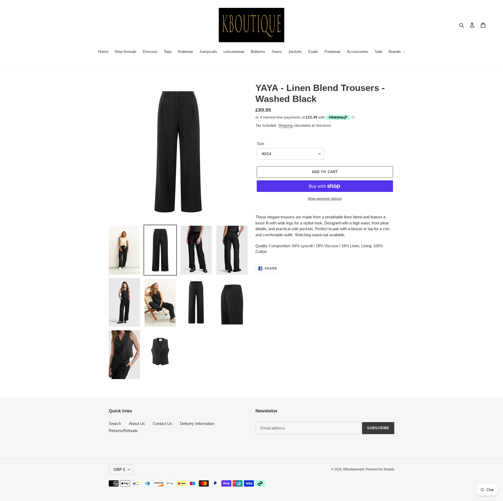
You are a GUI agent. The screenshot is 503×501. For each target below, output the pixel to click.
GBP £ (119, 469)
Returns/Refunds (123, 430)
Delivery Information (197, 423)
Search (115, 423)
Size (260, 143)
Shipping (285, 125)
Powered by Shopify (380, 469)
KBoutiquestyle (354, 469)
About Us (137, 423)
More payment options (325, 199)
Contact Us (162, 423)
